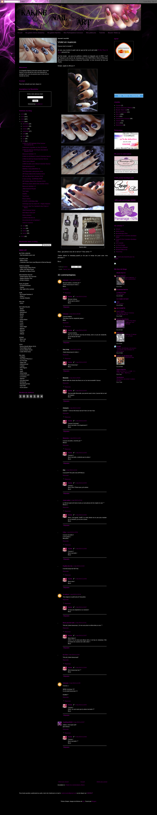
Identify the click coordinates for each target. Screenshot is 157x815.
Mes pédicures (91, 33)
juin (24, 138)
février (25, 231)
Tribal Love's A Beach (28, 161)
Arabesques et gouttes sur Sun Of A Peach (34, 147)
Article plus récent (63, 782)
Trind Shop (119, 252)
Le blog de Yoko (121, 292)
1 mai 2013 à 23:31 (80, 622)
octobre (25, 129)
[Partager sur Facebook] (78, 267)
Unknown (65, 280)
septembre (26, 131)
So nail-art (66, 594)
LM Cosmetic (119, 243)
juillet (24, 136)
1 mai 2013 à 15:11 (76, 500)
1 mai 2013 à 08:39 (74, 314)
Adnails (118, 229)
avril (24, 226)
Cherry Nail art (121, 276)
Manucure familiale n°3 (29, 154)
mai (24, 141)
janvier (25, 233)
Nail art (65, 269)
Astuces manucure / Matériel (124, 107)
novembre (26, 126)
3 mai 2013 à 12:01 (74, 654)
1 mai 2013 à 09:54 (74, 378)
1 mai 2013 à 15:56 (72, 532)
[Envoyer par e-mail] (72, 267)
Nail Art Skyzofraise (123, 319)
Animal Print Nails (129, 357)
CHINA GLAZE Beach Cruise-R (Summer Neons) (36, 156)
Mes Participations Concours (73, 33)
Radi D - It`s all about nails (124, 356)
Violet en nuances (27, 222)
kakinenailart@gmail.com (69, 793)
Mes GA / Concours (121, 112)
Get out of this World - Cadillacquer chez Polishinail (130, 322)
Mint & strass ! (120, 303)
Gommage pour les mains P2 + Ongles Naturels (36, 203)
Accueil (20, 33)
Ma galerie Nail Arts (54, 33)
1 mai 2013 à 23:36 (81, 515)
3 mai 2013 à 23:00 (81, 667)
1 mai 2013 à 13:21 (71, 470)
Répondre (66, 289)
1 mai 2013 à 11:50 (75, 438)
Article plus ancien (102, 782)
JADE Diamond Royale (29, 188)
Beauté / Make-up (114, 33)
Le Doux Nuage (120, 245)
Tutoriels (102, 33)
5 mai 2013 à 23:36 (81, 737)
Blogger (94, 801)
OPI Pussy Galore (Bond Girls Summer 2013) (35, 183)
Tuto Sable (25, 191)
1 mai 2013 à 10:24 (75, 408)
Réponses (68, 293)
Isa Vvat (65, 654)
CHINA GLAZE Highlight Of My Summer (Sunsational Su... (33, 144)
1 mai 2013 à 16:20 (78, 566)
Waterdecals (119, 125)
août (24, 133)
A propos (118, 105)
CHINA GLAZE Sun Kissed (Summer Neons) (35, 159)
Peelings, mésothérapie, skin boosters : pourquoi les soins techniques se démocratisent (126, 349)
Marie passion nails (69, 622)
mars (24, 228)
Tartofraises (120, 377)
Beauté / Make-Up (121, 110)
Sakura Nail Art (121, 369)
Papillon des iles (68, 566)
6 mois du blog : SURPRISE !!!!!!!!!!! (32, 179)
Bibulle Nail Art (121, 273)
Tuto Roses (25, 196)
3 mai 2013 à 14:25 (74, 683)
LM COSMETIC (121, 308)
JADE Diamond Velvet (28, 210)
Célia (64, 532)
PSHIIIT (119, 346)
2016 (22, 114)
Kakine (70, 296)
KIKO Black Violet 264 (28, 212)
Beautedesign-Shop (122, 233)
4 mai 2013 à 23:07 (78, 722)
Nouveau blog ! (120, 294)
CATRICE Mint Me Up (28, 217)
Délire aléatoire (26, 215)
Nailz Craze (120, 333)
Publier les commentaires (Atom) (75, 785)
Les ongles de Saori (122, 299)
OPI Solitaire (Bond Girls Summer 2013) (33, 181)
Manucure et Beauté (122, 247)
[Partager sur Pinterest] (80, 267)
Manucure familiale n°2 (29, 186)
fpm (84, 801)
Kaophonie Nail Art (122, 289)
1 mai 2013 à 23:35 (81, 452)
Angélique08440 (68, 722)
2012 (22, 236)
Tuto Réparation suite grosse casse (32, 171)
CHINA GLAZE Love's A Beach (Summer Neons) (36, 164)
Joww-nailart (66, 500)
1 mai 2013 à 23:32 (81, 296)
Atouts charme (120, 231)
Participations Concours (123, 118)
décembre (26, 124)
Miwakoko (66, 438)
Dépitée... (25, 193)
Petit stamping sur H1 (28, 166)
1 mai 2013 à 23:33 (81, 330)
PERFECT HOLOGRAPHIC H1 (31, 169)
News (117, 116)
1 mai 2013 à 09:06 (75, 349)
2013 (22, 121)
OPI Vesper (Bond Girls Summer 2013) (33, 174)
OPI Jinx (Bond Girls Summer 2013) (32, 176)
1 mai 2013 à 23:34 (81, 390)
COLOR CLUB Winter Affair (30, 201)
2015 (22, 116)
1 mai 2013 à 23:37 (81, 607)
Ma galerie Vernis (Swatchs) (34, 33)
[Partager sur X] (76, 267)
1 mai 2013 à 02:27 (74, 280)
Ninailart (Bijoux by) (121, 249)
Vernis (69, 269)
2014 (22, 119)
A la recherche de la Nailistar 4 (31, 220)
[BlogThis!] (74, 267)
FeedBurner (39, 104)
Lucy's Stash (120, 311)
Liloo (118, 302)
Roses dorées (26, 198)
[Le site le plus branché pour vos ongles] (126, 258)
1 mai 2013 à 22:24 (75, 594)
